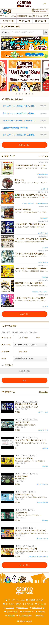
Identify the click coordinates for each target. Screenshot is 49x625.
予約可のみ (9, 365)
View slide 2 (19, 94)
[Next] (45, 75)
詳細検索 (22, 371)
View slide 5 (29, 94)
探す (24, 380)
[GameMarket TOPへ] (24, 591)
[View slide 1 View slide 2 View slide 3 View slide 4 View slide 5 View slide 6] (24, 76)
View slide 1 (16, 94)
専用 (38, 338)
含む (26, 338)
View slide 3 (22, 94)
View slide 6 (32, 94)
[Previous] (4, 75)
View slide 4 (26, 94)
